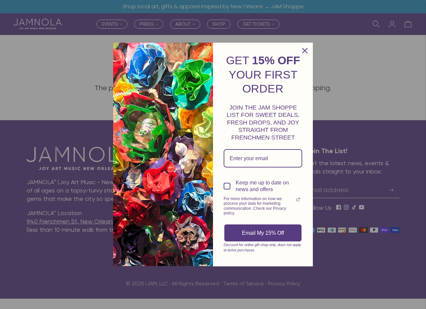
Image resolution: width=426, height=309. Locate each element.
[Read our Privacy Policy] (298, 199)
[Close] (305, 51)
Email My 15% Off (263, 233)
